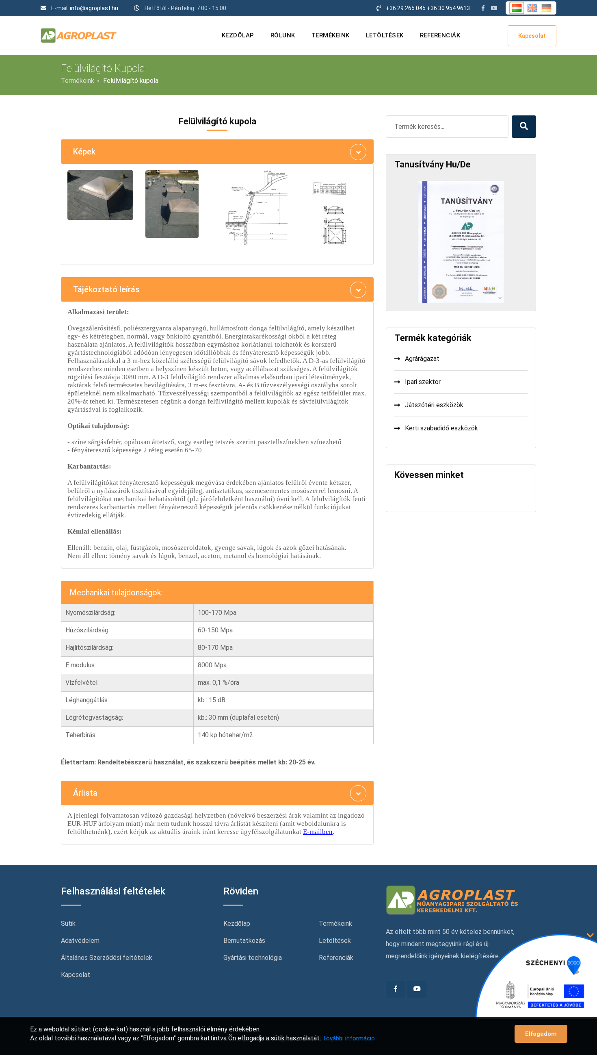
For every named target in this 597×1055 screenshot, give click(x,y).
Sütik (68, 923)
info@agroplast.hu (94, 8)
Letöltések (385, 35)
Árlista (85, 793)
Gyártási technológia (252, 958)
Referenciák (440, 35)
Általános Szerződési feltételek (106, 958)
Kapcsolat (532, 36)
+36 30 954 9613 (448, 8)
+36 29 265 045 (406, 8)
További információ (348, 1038)
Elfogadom (541, 1034)
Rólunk (282, 35)
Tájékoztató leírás (106, 289)
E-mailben (318, 832)
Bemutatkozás (244, 940)
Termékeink (330, 35)
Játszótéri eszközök (434, 405)
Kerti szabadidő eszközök (441, 428)
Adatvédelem (80, 940)
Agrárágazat (422, 359)
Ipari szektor (423, 382)
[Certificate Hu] (461, 241)
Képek (84, 151)
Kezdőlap (238, 35)
